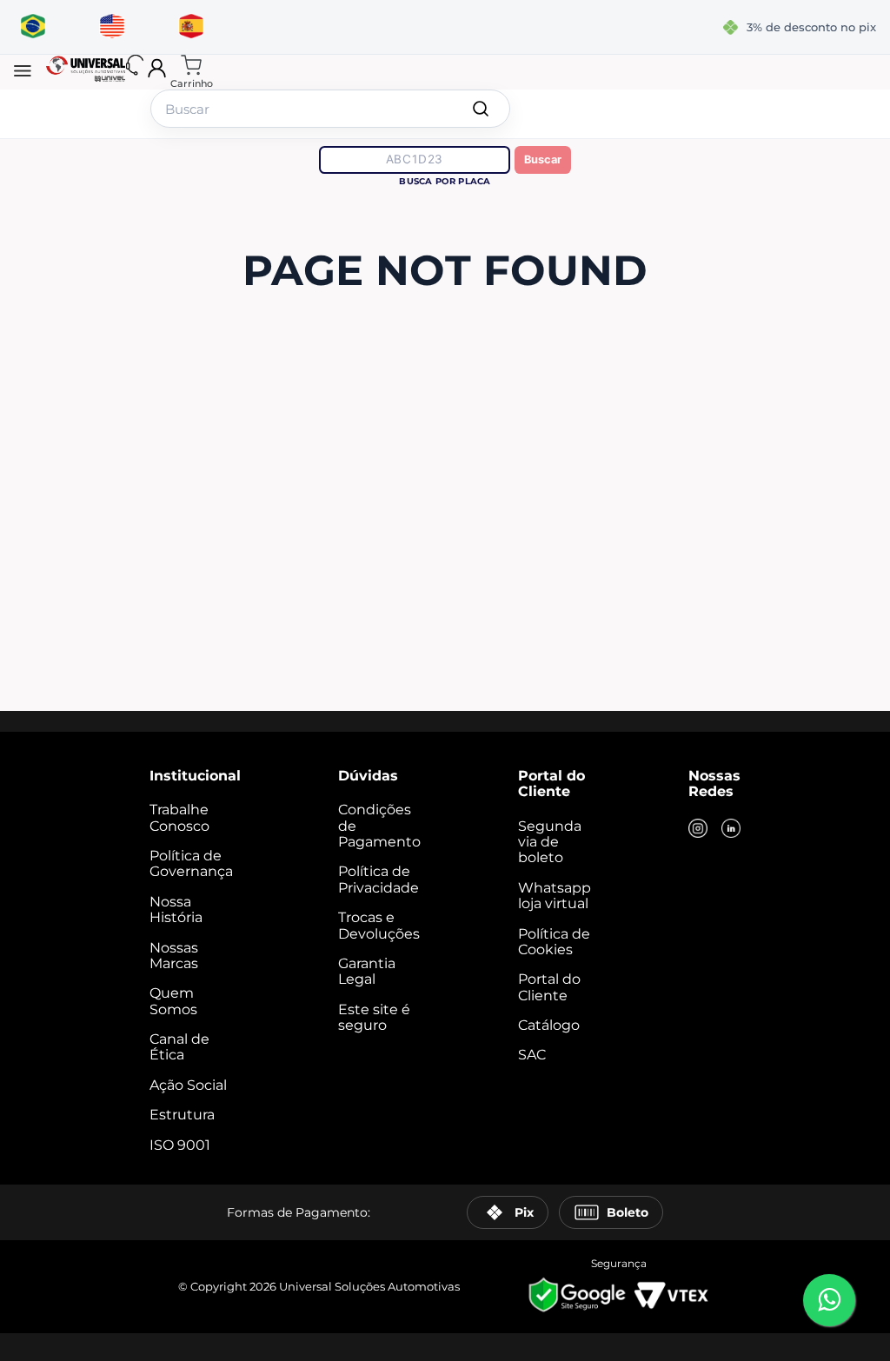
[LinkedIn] (731, 830)
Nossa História (176, 909)
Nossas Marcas (173, 955)
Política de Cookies (554, 942)
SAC (532, 1054)
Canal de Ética (179, 1047)
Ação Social (188, 1085)
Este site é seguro (374, 1017)
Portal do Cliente (549, 987)
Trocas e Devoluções (379, 925)
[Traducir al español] (190, 27)
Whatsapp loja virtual (554, 896)
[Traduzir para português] (32, 27)
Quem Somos (173, 1001)
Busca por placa (444, 181)
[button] (22, 72)
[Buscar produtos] (480, 108)
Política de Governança (191, 863)
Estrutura (182, 1114)
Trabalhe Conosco (179, 817)
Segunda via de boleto (549, 842)
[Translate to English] (111, 27)
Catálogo (549, 1025)
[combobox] (330, 109)
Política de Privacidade (378, 879)
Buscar (542, 159)
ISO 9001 (179, 1145)
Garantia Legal (366, 971)
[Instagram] (697, 830)
